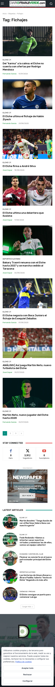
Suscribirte (44, 449)
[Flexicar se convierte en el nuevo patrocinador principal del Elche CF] (10, 558)
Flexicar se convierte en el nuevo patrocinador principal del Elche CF (36, 559)
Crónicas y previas (27, 591)
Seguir (27, 449)
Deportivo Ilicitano (11, 259)
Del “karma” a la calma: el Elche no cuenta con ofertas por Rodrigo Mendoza (23, 66)
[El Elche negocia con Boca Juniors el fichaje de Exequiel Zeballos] (27, 293)
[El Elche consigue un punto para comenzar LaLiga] (10, 594)
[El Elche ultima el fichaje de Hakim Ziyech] (27, 94)
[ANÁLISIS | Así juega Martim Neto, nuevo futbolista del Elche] (27, 343)
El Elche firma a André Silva (19, 166)
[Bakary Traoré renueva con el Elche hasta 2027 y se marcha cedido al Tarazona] (27, 240)
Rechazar (27, 674)
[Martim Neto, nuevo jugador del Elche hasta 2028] (27, 393)
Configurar (28, 681)
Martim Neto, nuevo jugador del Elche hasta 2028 (25, 416)
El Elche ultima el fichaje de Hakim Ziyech (23, 118)
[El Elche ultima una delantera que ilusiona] (27, 191)
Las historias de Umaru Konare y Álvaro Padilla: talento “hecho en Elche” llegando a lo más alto (36, 577)
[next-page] (21, 433)
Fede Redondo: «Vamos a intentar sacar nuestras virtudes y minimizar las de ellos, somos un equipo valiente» (36, 541)
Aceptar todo (28, 668)
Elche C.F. (7, 60)
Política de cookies (23, 661)
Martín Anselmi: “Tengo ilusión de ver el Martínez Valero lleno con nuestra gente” (36, 523)
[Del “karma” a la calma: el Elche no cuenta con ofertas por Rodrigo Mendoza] (27, 41)
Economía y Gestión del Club (31, 554)
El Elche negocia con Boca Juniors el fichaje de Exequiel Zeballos (25, 317)
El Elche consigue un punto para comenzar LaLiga (35, 595)
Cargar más (26, 606)
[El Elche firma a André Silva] (27, 144)
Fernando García (9, 74)
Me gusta (11, 449)
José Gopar (7, 170)
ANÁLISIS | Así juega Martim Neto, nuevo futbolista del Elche (27, 367)
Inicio (5, 13)
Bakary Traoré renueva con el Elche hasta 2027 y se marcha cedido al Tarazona (24, 265)
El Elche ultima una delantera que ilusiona (23, 214)
